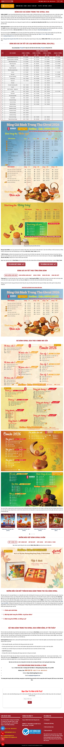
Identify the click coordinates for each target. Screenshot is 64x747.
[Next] (61, 521)
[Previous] (3, 521)
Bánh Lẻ (29, 6)
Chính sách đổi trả (48, 730)
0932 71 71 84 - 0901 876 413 (10, 728)
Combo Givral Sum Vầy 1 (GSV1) (56, 530)
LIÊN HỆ (50, 6)
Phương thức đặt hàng (49, 723)
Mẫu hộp (34, 6)
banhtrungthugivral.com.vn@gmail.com (9, 737)
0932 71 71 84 (42, 34)
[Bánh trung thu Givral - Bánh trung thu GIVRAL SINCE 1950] (7, 6)
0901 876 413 (48, 34)
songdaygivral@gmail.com (34, 675)
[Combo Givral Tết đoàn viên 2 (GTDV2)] (24, 521)
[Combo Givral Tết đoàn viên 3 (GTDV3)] (40, 521)
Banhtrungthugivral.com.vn (10, 732)
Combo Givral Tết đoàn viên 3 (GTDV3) (40, 530)
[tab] (11, 275)
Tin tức (40, 6)
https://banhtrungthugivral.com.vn (45, 29)
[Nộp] (12, 1)
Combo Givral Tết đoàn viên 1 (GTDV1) (8, 530)
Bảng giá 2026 (19, 6)
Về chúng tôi (47, 719)
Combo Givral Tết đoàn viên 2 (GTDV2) (24, 530)
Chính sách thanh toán (49, 727)
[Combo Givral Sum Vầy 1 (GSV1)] (56, 521)
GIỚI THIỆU (45, 6)
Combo (25, 6)
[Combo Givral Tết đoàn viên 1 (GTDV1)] (8, 521)
